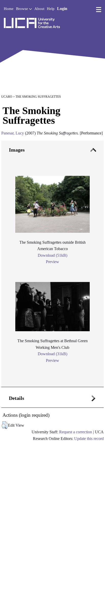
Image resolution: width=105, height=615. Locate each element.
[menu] (98, 9)
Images (17, 150)
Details (16, 398)
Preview (52, 262)
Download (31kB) (52, 354)
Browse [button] (22, 9)
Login (62, 8)
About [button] (39, 9)
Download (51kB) (52, 255)
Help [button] (51, 9)
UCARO (6, 97)
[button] (4, 425)
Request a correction (75, 432)
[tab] (52, 264)
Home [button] (9, 9)
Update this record (89, 438)
